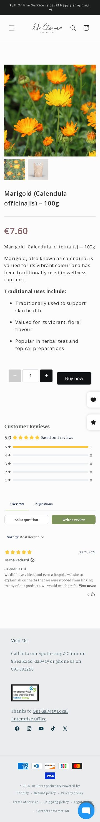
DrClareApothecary (47, 786)
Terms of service (25, 802)
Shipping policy (56, 802)
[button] (11, 27)
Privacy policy (72, 793)
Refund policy (45, 793)
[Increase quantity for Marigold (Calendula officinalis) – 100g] (46, 376)
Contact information (52, 811)
